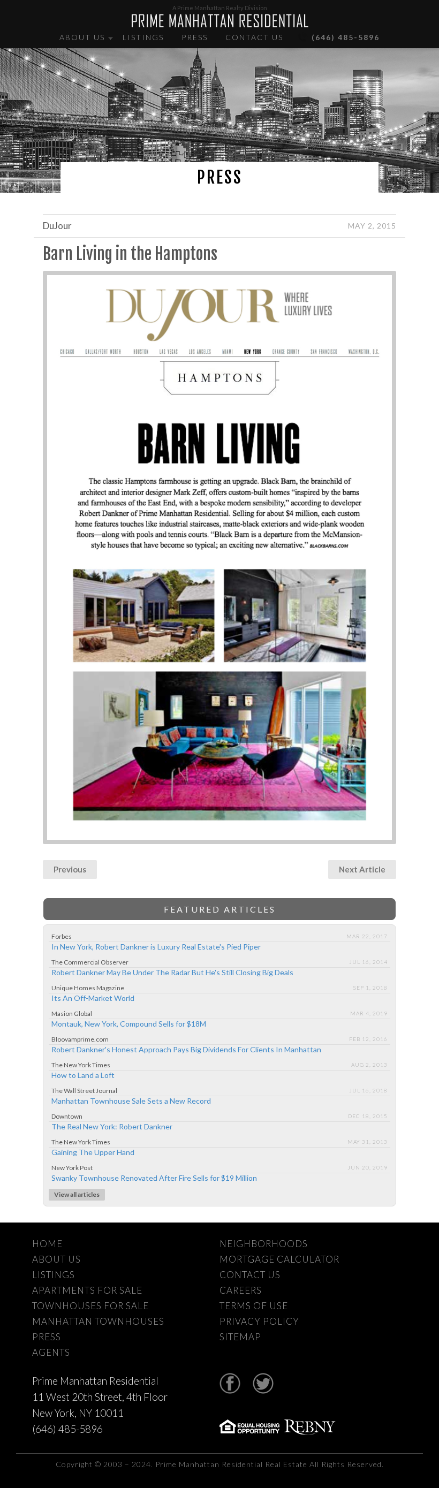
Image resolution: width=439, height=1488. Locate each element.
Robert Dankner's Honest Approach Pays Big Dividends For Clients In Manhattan (186, 1049)
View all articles (77, 1194)
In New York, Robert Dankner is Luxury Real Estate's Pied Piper (156, 946)
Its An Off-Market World (92, 998)
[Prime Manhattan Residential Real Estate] (219, 20)
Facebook (230, 1383)
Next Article (362, 869)
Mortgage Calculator (279, 1259)
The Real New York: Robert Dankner (111, 1126)
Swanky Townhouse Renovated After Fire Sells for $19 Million (154, 1177)
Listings (143, 37)
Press (194, 37)
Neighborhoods (264, 1243)
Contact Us (254, 37)
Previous (70, 869)
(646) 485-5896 (346, 37)
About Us (82, 37)
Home (47, 1243)
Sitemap (240, 1336)
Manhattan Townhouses (98, 1321)
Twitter (263, 1383)
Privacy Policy (259, 1321)
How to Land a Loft (83, 1075)
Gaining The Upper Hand (92, 1152)
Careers (241, 1290)
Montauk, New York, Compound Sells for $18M (128, 1023)
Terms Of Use (254, 1305)
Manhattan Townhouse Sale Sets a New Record (131, 1100)
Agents (51, 1352)
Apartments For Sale (87, 1290)
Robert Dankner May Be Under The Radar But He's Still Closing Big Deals (172, 972)
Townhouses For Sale (90, 1305)
